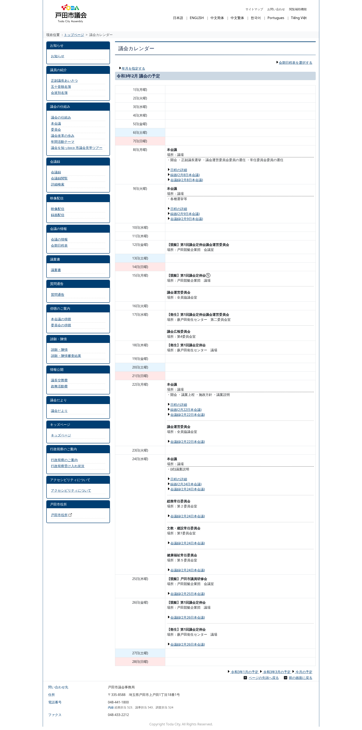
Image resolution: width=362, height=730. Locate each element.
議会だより (59, 410)
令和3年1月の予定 (244, 672)
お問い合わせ (276, 9)
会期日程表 (59, 245)
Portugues (276, 17)
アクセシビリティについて (71, 490)
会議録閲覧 (59, 178)
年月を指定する (133, 68)
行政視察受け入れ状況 (67, 466)
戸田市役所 (59, 515)
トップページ (74, 34)
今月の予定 (303, 672)
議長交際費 (59, 380)
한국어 (256, 17)
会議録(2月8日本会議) (186, 180)
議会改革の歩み (62, 135)
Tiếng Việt (299, 17)
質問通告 (57, 294)
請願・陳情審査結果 (66, 355)
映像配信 (57, 209)
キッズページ (61, 435)
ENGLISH (197, 17)
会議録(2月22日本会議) (187, 414)
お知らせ (57, 56)
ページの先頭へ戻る (264, 677)
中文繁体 (237, 17)
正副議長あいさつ (64, 80)
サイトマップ (254, 9)
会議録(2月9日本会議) (186, 219)
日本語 (178, 17)
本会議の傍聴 (61, 319)
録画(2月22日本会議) (186, 409)
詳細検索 (57, 184)
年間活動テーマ (62, 141)
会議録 (56, 172)
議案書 (56, 270)
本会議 (56, 123)
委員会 (56, 129)
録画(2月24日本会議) (186, 484)
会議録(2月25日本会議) (187, 593)
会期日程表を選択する (295, 62)
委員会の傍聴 (61, 325)
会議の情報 (59, 239)
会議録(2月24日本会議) (187, 489)
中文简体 (217, 17)
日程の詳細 (178, 170)
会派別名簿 (59, 92)
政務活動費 (59, 386)
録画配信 (57, 215)
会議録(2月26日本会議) (187, 617)
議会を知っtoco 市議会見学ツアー (76, 147)
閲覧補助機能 (298, 9)
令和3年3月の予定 (276, 672)
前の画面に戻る (300, 677)
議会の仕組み (61, 117)
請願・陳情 (59, 349)
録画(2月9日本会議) (185, 214)
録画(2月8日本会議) (185, 175)
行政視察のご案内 (64, 460)
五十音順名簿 (61, 86)
